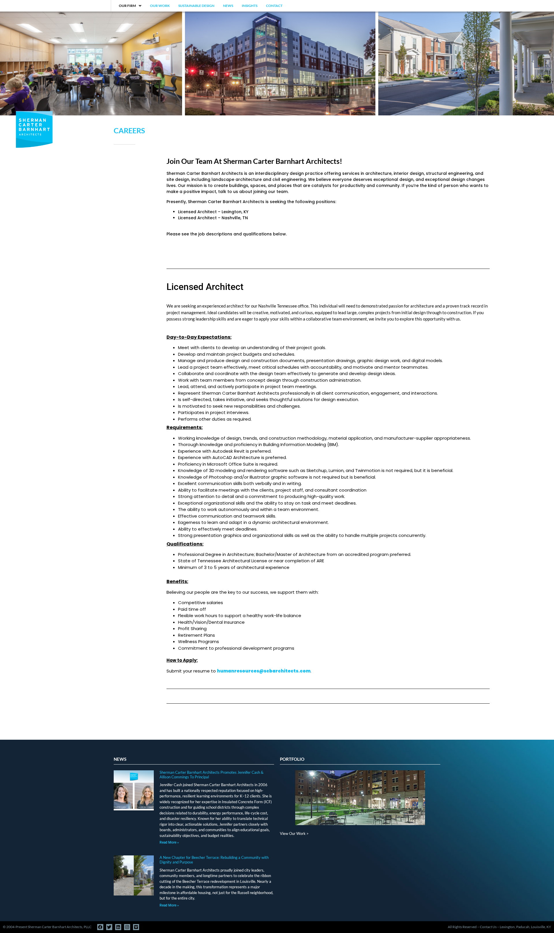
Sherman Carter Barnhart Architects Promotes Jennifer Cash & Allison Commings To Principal (211, 774)
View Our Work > (294, 833)
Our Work (160, 5)
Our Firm (127, 5)
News (228, 5)
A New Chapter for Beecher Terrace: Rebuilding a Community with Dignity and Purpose (214, 859)
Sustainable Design (196, 5)
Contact (274, 5)
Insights (249, 5)
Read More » (169, 842)
